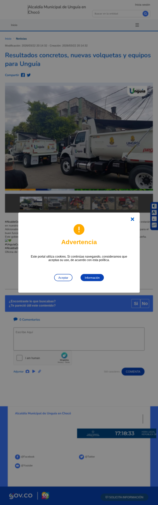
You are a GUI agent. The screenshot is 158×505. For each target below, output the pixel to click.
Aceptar (63, 277)
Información (92, 277)
